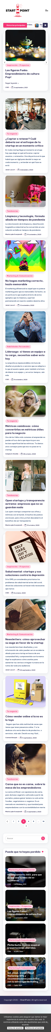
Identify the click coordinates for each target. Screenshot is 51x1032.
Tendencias (12, 211)
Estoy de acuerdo (15, 1028)
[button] (12, 83)
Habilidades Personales (18, 347)
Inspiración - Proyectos (18, 65)
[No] (47, 1022)
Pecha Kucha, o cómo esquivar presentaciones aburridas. (23, 946)
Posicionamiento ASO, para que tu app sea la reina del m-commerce (24, 877)
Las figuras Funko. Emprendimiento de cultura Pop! (22, 74)
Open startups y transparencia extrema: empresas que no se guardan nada (24, 504)
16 (43, 821)
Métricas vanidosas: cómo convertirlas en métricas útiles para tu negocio (24, 429)
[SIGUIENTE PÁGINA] (26, 826)
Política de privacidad (34, 1028)
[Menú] (46, 10)
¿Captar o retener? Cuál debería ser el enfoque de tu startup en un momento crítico (24, 142)
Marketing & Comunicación (20, 276)
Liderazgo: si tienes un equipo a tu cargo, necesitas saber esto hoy (25, 355)
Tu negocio (12, 134)
